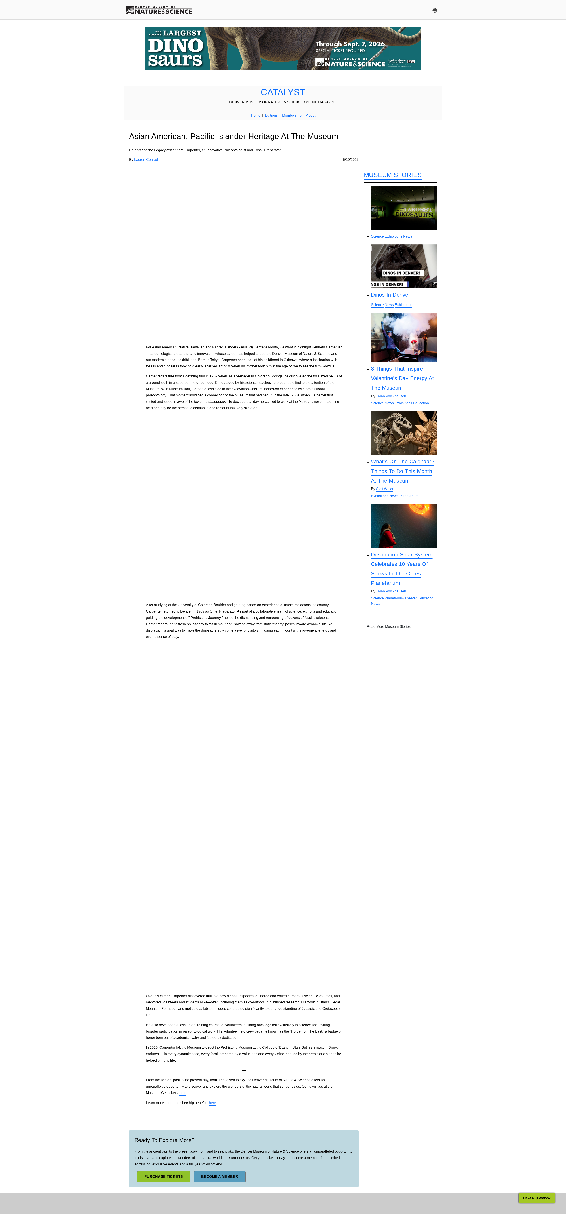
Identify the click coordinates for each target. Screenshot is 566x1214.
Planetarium (408, 496)
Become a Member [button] (219, 1176)
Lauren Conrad (146, 160)
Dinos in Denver (390, 295)
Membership (292, 115)
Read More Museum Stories (389, 626)
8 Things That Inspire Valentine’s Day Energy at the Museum (402, 378)
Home (255, 115)
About (310, 115)
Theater (411, 598)
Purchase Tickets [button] (163, 1176)
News (407, 236)
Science (377, 236)
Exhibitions (393, 236)
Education (421, 403)
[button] (434, 10)
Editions (271, 115)
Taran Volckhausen (391, 396)
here (182, 1093)
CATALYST (283, 92)
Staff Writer (384, 489)
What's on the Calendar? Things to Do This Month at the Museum (402, 471)
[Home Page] (159, 10)
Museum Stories (393, 174)
